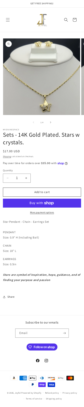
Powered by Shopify (31, 392)
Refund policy (52, 392)
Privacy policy (70, 392)
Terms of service (34, 398)
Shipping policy (54, 398)
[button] (8, 20)
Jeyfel (18, 392)
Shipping (7, 156)
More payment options (42, 212)
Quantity (8, 170)
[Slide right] (50, 122)
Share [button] (11, 296)
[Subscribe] (64, 333)
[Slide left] (33, 122)
